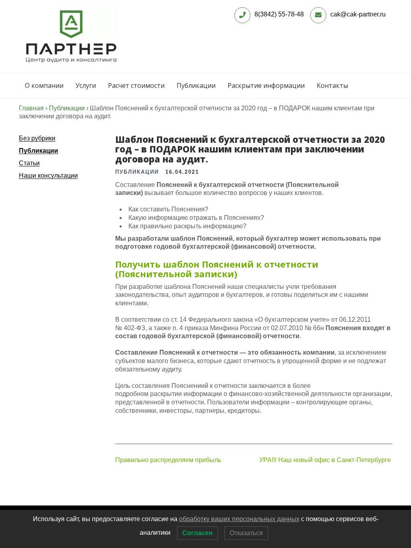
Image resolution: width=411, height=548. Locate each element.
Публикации (196, 85)
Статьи (29, 163)
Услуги (85, 85)
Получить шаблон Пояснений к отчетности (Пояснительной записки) (216, 269)
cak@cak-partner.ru (358, 14)
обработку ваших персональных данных (239, 519)
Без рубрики (37, 138)
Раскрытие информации (266, 85)
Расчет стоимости (136, 85)
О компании (44, 85)
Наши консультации (48, 175)
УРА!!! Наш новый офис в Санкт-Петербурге (325, 460)
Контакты (332, 85)
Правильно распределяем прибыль (168, 460)
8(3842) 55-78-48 (279, 14)
